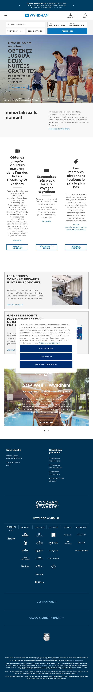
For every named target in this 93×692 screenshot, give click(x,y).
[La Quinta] (39, 535)
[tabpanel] (17, 199)
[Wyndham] (67, 535)
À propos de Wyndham (59, 129)
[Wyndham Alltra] (53, 566)
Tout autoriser (46, 348)
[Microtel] (25, 551)
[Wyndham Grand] (81, 551)
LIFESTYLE (53, 527)
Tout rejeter (46, 356)
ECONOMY (25, 527)
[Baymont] (39, 566)
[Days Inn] (25, 535)
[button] (19, 5)
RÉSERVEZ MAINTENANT (76, 247)
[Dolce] (81, 543)
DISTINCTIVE (81, 527)
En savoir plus (57, 7)
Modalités (17, 240)
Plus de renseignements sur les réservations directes (76, 227)
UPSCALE (68, 527)
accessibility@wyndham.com (46, 665)
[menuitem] (5, 15)
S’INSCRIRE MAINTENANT (17, 247)
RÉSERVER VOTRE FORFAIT (47, 247)
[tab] (44, 430)
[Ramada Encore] (39, 582)
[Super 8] (25, 543)
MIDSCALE (39, 527)
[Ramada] (39, 574)
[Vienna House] (53, 559)
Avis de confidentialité (76, 660)
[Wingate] (39, 543)
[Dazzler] (53, 551)
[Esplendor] (53, 543)
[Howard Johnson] (25, 559)
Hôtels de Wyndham (46, 518)
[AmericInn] (39, 559)
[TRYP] (53, 535)
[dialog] (46, 346)
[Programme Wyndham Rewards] (46, 504)
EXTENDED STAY (11, 529)
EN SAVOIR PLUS (18, 87)
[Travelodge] (25, 566)
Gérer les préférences (46, 364)
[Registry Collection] (81, 535)
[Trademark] (67, 543)
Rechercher (67, 31)
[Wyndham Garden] (39, 551)
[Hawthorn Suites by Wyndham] (11, 539)
